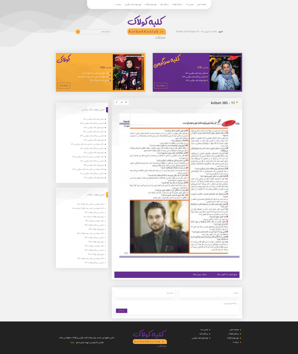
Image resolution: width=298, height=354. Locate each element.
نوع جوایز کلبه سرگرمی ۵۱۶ (94, 153)
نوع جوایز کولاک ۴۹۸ (96, 242)
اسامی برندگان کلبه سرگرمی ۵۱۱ (92, 161)
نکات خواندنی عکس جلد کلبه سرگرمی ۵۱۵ (88, 157)
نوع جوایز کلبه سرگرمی (133, 4)
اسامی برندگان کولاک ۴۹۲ (94, 263)
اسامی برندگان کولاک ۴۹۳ (94, 250)
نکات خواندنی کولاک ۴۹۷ (94, 246)
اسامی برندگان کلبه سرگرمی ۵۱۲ (92, 148)
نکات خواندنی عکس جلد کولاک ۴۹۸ (90, 234)
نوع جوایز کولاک (151, 4)
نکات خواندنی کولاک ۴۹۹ (94, 221)
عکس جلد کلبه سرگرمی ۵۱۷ (93, 132)
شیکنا (72, 342)
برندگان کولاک (177, 4)
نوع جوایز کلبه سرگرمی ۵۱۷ (94, 140)
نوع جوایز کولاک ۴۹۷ (96, 254)
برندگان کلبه (164, 4)
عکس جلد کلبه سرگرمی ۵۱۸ (195, 73)
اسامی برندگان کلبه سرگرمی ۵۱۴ (194, 76)
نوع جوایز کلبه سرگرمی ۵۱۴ (94, 178)
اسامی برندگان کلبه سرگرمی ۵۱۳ (92, 136)
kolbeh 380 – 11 (223, 103)
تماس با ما (190, 4)
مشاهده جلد (160, 85)
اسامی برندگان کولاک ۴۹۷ (99, 80)
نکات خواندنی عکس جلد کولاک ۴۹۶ (90, 259)
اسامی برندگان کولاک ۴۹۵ (94, 225)
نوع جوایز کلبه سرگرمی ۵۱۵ (94, 165)
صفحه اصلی (201, 4)
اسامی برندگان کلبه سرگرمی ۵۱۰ (92, 174)
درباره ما (118, 4)
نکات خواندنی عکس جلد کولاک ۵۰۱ (96, 73)
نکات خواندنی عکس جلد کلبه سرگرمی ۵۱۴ (88, 169)
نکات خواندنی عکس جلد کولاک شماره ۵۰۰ (93, 76)
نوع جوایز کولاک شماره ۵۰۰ (94, 217)
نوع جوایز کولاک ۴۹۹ (96, 229)
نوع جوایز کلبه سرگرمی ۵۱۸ (196, 80)
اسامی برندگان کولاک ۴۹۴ (94, 238)
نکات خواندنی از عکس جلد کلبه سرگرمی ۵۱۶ (87, 144)
